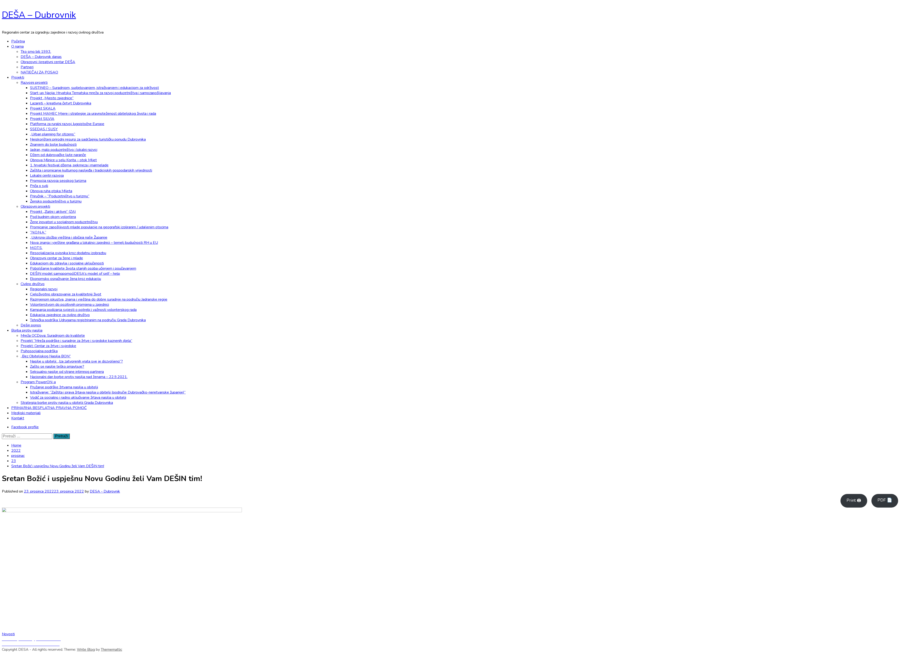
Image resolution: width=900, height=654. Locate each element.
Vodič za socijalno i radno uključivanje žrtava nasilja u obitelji (78, 397)
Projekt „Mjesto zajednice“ (52, 98)
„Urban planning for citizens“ (52, 134)
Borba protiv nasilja (26, 330)
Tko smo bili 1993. (36, 51)
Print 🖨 (854, 500)
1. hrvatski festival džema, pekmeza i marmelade (69, 165)
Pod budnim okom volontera (53, 216)
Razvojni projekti (34, 82)
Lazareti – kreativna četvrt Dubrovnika (60, 103)
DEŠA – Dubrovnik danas (41, 56)
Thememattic (111, 649)
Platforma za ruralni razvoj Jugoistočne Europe (67, 123)
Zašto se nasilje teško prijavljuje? (57, 366)
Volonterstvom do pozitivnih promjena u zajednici (69, 304)
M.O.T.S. (36, 247)
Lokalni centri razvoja (47, 175)
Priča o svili (39, 185)
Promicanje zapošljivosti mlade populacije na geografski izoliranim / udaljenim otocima (99, 227)
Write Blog (86, 649)
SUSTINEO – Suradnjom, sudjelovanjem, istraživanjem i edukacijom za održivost (94, 87)
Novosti (8, 634)
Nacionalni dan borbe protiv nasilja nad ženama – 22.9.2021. (79, 376)
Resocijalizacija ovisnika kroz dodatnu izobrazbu (68, 253)
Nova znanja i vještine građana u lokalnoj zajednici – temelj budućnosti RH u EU (94, 242)
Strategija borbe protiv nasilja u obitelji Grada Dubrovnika (67, 402)
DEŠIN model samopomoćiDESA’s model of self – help (75, 273)
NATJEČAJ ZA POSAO (39, 72)
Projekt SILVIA (42, 118)
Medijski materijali (26, 413)
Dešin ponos (31, 325)
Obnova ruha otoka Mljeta (51, 191)
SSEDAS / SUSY (44, 129)
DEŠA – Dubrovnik (39, 15)
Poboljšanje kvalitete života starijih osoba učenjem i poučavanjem (83, 268)
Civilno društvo (33, 284)
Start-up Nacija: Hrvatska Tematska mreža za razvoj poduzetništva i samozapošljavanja (100, 93)
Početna (18, 41)
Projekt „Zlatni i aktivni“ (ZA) (53, 211)
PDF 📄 (885, 500)
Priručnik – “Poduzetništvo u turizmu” (59, 196)
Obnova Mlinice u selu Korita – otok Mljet (63, 160)
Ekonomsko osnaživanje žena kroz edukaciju (65, 278)
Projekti (17, 77)
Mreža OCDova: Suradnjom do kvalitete (53, 335)
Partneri (27, 67)
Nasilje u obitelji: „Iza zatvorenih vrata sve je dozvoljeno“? (76, 361)
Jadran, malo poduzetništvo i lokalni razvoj (63, 149)
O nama (17, 46)
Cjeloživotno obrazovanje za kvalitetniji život (65, 294)
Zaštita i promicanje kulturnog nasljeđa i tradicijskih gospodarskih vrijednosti (91, 170)
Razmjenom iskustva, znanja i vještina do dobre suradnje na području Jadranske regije (98, 299)
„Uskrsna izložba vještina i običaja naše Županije (68, 237)
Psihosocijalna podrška (39, 351)
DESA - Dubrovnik (105, 491)
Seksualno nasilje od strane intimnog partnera (67, 371)
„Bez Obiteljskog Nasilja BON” (46, 356)
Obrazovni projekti (35, 206)
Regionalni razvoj (43, 289)
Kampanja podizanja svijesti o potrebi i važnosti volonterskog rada (83, 309)
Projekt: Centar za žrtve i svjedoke (48, 345)
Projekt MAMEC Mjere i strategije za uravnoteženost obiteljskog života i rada (93, 113)
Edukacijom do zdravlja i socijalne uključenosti (67, 263)
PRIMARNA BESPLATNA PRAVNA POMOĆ (49, 407)
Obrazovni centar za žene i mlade (56, 258)
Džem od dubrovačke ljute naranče (58, 154)
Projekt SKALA (43, 108)
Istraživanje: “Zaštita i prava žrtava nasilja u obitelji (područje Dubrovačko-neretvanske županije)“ (108, 392)
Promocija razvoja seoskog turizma (58, 180)
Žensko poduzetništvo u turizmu (56, 201)
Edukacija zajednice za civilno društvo (60, 314)
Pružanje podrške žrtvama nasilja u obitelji (64, 387)
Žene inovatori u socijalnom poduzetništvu (64, 222)
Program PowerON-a (38, 382)
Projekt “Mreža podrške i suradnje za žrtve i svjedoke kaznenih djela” (76, 340)
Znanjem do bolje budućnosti (53, 144)
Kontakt (17, 418)
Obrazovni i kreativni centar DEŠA (48, 62)
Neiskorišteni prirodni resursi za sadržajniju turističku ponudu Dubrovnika (88, 139)
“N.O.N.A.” (38, 232)
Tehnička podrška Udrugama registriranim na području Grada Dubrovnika (88, 320)
